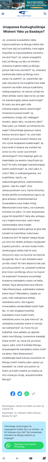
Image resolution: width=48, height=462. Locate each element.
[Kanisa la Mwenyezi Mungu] (24, 14)
